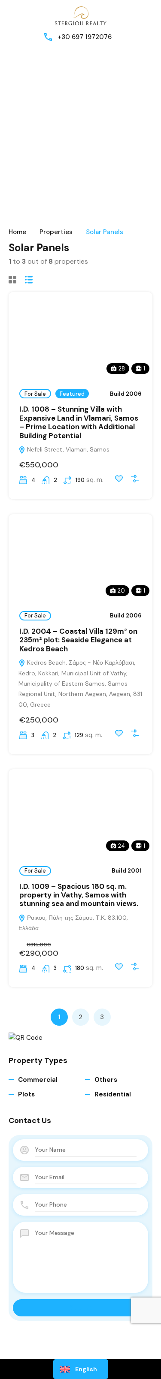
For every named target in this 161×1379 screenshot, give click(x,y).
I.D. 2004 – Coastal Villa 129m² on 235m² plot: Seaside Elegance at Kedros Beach (78, 639)
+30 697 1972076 (85, 37)
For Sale (35, 393)
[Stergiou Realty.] (80, 15)
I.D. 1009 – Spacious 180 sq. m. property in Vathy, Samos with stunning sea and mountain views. (78, 895)
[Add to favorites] (119, 478)
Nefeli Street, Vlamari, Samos (67, 449)
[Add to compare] (135, 478)
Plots (26, 1094)
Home (17, 232)
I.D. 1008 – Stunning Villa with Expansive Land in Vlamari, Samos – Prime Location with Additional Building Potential (78, 422)
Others (105, 1079)
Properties (56, 232)
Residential (112, 1094)
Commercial (38, 1079)
